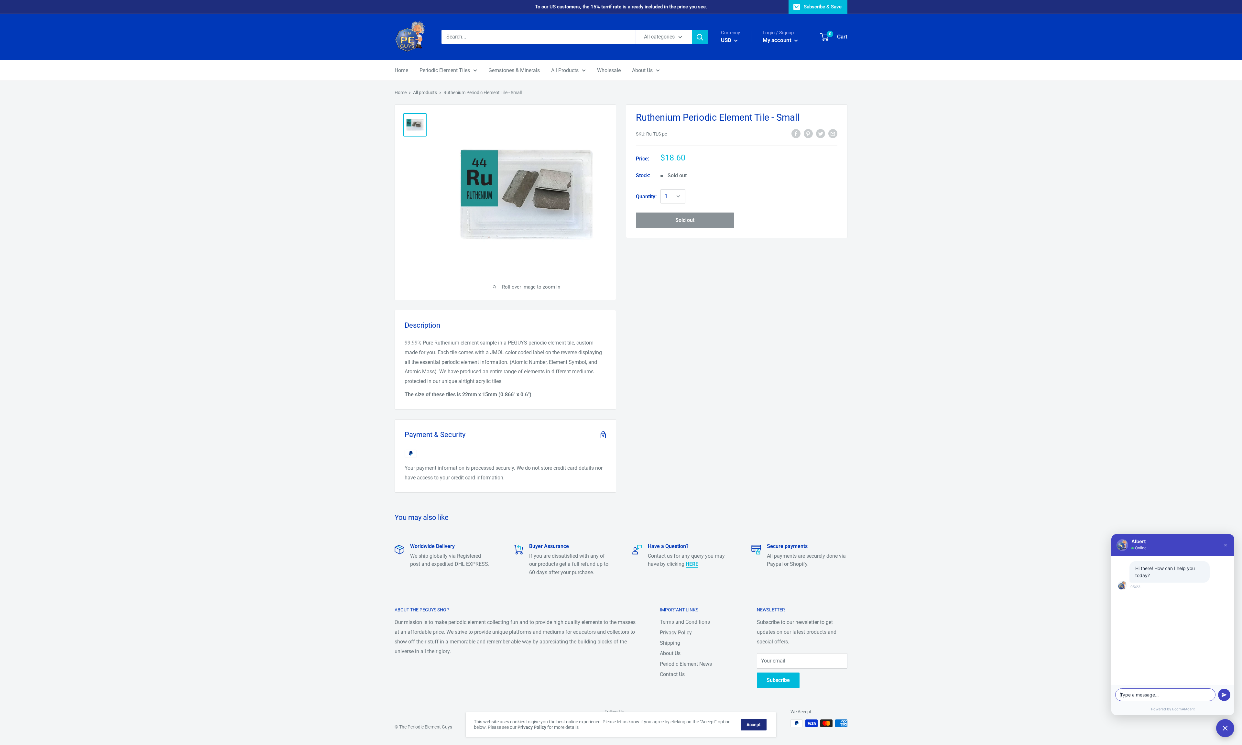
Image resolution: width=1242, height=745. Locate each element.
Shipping (670, 643)
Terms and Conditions (685, 622)
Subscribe (778, 680)
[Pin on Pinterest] (808, 133)
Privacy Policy (676, 633)
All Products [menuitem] (565, 70)
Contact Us (672, 674)
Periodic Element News (686, 664)
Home (401, 92)
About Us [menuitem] (642, 70)
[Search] (700, 37)
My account (778, 40)
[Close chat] (1225, 728)
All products (425, 92)
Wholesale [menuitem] (609, 70)
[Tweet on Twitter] (820, 133)
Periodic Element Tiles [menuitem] (444, 70)
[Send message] (1224, 695)
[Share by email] (832, 133)
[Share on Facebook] (796, 133)
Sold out (684, 220)
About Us (670, 653)
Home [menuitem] (401, 70)
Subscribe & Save (823, 7)
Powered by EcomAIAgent (1173, 709)
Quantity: (646, 196)
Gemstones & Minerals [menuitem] (514, 70)
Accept (753, 724)
